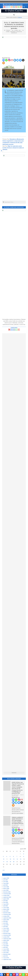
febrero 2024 (6, 930)
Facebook (20, 17)
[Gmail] (12, 60)
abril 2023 (5, 947)
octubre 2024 (6, 916)
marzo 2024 (6, 928)
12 (10, 859)
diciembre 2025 (6, 892)
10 (3, 859)
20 (13, 861)
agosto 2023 (6, 940)
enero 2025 (5, 911)
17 (3, 861)
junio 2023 (5, 944)
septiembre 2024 (7, 918)
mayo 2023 (5, 945)
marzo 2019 (6, 957)
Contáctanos (14, 327)
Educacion (19, 31)
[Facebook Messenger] (20, 60)
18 (7, 861)
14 (17, 859)
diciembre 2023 (6, 933)
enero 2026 (5, 890)
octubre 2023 (6, 937)
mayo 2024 (5, 925)
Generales (14, 33)
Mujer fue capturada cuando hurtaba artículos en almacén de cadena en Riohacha (13, 147)
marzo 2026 (6, 886)
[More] (3, 63)
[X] (23, 60)
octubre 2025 (6, 895)
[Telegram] (17, 60)
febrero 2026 (6, 888)
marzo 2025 (6, 907)
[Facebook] (3, 60)
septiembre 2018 (7, 959)
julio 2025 (5, 900)
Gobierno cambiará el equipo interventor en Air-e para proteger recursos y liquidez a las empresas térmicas (17, 820)
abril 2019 (5, 956)
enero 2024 (5, 931)
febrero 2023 (6, 950)
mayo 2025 (5, 904)
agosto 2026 (6, 878)
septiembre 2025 (7, 897)
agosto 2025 (6, 899)
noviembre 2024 (7, 914)
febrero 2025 (6, 909)
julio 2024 (5, 921)
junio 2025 (5, 902)
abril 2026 (5, 885)
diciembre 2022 (6, 954)
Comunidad (13, 31)
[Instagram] (9, 60)
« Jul (3, 870)
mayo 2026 (5, 883)
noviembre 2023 (7, 935)
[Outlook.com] (14, 60)
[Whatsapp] (6, 60)
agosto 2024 (6, 919)
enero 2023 (5, 952)
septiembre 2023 (7, 938)
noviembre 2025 (7, 893)
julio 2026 (5, 880)
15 (20, 859)
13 (13, 859)
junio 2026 (5, 881)
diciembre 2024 (6, 912)
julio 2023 (5, 942)
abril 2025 (5, 905)
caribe (7, 31)
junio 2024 (5, 923)
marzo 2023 (6, 949)
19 (10, 861)
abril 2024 (5, 926)
